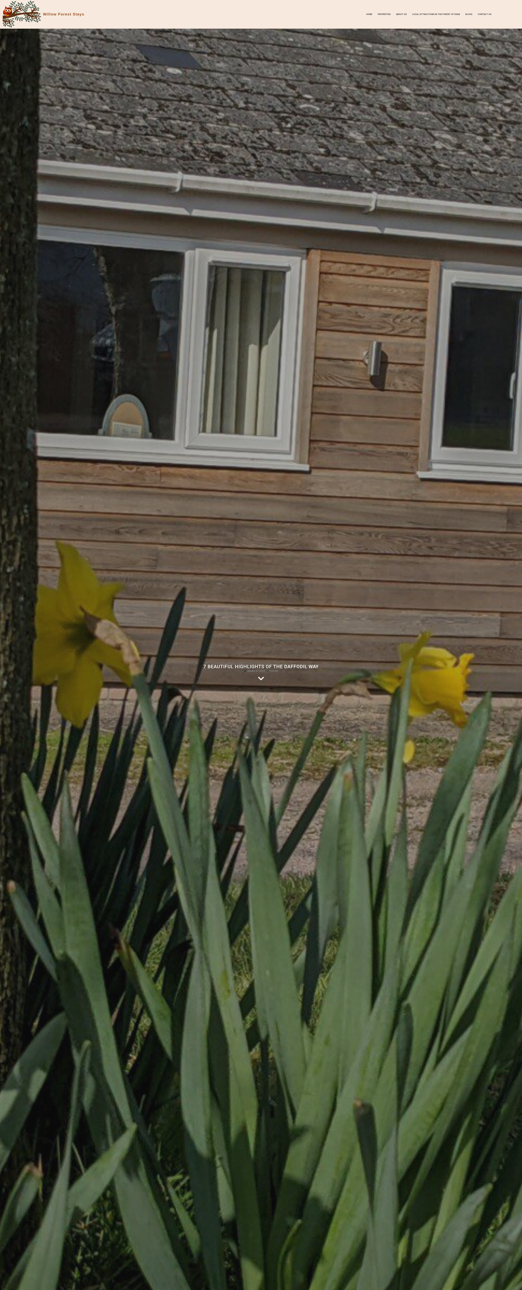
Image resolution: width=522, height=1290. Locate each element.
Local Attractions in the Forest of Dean (436, 14)
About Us (401, 14)
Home (369, 14)
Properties (384, 14)
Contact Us (484, 14)
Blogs (468, 14)
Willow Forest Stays (63, 14)
